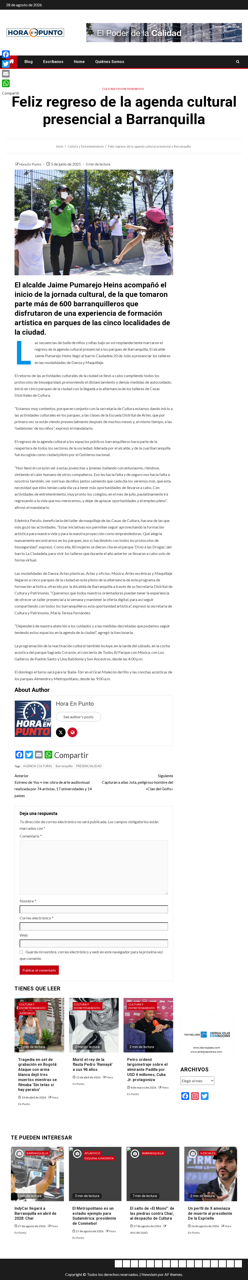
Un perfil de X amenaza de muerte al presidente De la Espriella (210, 1213)
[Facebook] (10, 54)
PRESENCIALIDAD (89, 766)
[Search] (238, 61)
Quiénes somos (109, 61)
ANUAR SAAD (139, 1232)
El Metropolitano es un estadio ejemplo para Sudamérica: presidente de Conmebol (94, 1216)
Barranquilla (64, 766)
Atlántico (92, 1153)
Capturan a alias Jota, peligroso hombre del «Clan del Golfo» (137, 782)
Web (24, 935)
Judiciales (27, 1013)
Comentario (31, 836)
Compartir (71, 755)
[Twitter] (10, 64)
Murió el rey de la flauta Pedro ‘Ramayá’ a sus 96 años (93, 1064)
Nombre (28, 901)
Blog (28, 61)
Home (79, 61)
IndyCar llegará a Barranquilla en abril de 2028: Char (35, 1213)
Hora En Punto (30, 164)
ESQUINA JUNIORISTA (99, 1158)
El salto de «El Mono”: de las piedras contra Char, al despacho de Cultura (152, 1213)
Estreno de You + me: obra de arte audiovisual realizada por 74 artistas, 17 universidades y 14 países (53, 785)
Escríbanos (53, 61)
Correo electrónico (37, 918)
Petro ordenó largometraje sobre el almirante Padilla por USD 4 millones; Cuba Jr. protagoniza (147, 1069)
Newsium (149, 1274)
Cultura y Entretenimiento (123, 89)
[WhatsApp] (10, 83)
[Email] (10, 74)
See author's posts (78, 716)
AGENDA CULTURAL (37, 766)
